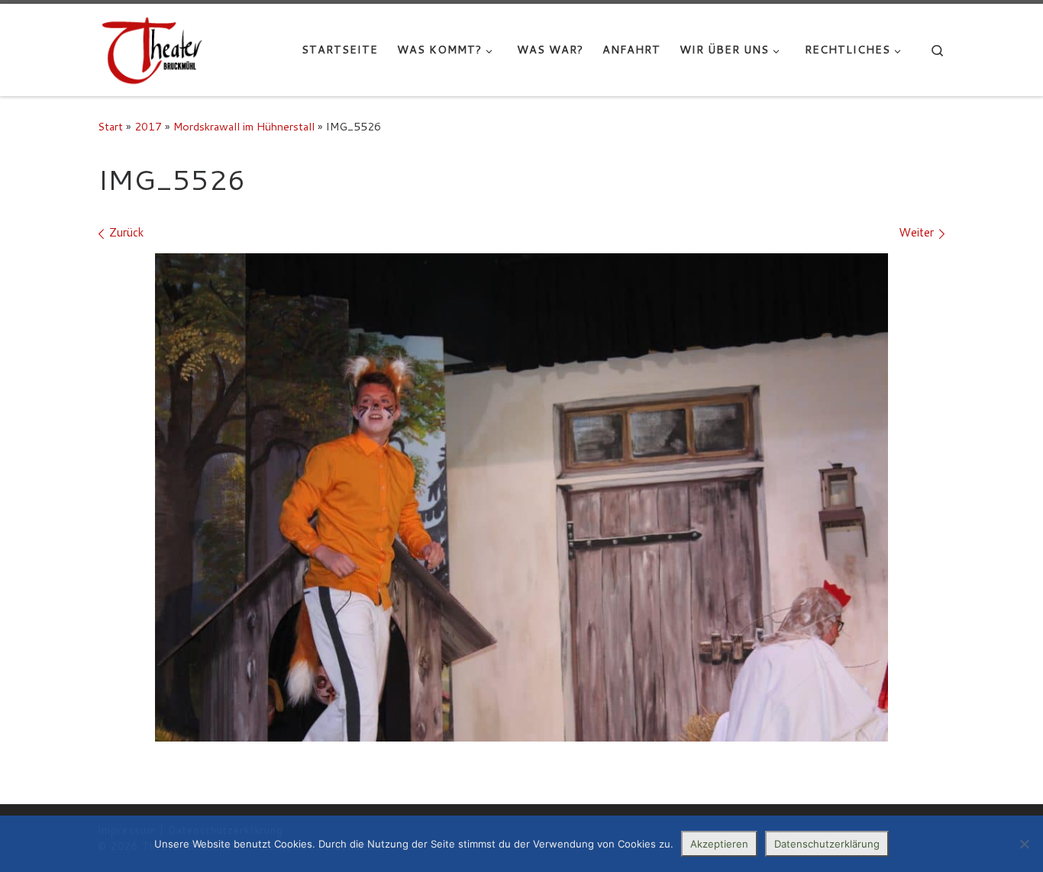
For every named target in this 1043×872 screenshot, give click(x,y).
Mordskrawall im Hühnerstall (244, 126)
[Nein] (1024, 843)
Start (110, 126)
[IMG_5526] (521, 497)
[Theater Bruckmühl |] (152, 49)
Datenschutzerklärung (827, 844)
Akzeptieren (719, 844)
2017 (148, 126)
